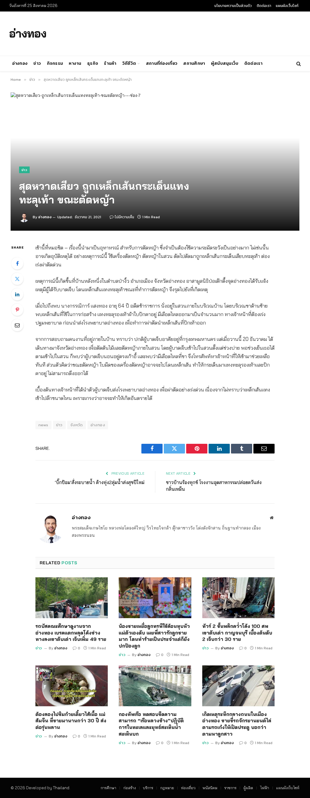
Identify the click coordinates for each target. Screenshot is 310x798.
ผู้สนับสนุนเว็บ (225, 63)
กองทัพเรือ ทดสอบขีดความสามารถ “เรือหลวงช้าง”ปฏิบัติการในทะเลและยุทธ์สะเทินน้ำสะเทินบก (151, 724)
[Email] (17, 325)
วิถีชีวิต (129, 63)
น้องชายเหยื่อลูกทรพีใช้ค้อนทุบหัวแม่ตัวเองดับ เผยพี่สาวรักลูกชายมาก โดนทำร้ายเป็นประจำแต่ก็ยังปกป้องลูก (154, 636)
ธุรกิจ (92, 63)
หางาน (75, 63)
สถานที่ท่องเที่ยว (161, 63)
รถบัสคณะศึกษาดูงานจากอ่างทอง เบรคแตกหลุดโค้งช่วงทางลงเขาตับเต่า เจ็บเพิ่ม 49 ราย (70, 632)
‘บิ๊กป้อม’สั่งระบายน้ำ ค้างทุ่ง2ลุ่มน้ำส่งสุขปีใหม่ (99, 482)
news (43, 425)
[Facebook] (17, 263)
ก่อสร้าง (129, 787)
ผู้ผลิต (248, 787)
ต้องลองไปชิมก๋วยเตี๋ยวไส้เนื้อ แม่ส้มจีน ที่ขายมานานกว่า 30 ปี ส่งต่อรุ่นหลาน (70, 720)
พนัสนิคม (210, 787)
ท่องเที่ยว (188, 787)
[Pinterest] (17, 310)
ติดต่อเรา (264, 5)
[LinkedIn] (17, 294)
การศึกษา (108, 787)
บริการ (148, 787)
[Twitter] (17, 279)
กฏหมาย (167, 787)
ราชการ (230, 787)
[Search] (298, 64)
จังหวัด (76, 425)
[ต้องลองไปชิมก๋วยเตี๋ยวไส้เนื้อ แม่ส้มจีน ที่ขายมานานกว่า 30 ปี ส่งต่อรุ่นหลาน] (71, 685)
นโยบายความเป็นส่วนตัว (233, 5)
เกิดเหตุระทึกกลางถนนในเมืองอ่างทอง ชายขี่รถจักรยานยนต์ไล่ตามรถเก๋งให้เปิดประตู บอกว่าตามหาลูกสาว (236, 724)
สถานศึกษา (194, 63)
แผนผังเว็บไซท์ (287, 5)
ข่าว (37, 63)
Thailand (61, 787)
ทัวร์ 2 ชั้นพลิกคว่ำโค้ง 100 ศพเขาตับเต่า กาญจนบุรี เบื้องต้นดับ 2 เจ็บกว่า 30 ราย (237, 632)
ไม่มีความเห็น (124, 217)
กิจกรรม (55, 63)
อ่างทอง (20, 63)
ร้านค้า (110, 63)
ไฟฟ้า (264, 787)
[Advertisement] (184, 32)
